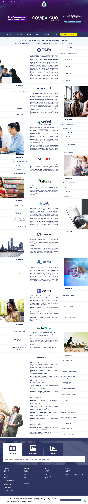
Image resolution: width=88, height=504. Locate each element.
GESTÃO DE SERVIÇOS (68, 80)
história (5, 483)
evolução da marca (8, 487)
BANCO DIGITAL (68, 366)
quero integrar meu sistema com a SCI (74, 474)
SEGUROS (68, 423)
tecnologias (6, 476)
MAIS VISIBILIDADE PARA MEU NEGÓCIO (19, 348)
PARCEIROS (26, 483)
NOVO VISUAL (27, 471)
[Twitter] (8, 2)
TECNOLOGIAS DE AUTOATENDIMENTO (19, 219)
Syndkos (32, 241)
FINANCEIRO (68, 73)
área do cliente (7, 489)
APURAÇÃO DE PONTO (68, 128)
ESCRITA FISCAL (68, 60)
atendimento (7, 479)
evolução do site (8, 486)
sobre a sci (6, 470)
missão (5, 473)
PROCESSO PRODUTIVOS (19, 226)
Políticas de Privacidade (26, 501)
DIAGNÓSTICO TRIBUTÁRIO (68, 389)
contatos (67, 470)
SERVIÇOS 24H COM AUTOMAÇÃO (19, 213)
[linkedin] (17, 2)
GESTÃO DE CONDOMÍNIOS (68, 144)
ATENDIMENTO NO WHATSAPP (68, 371)
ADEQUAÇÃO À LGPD (19, 274)
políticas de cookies (8, 490)
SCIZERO (26, 474)
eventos (47, 470)
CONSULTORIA (68, 400)
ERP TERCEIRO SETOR (68, 434)
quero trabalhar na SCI (71, 476)
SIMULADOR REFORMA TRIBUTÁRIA (68, 383)
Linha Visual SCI (43, 129)
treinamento (7, 477)
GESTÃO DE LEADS (68, 306)
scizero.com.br (49, 169)
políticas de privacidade (9, 492)
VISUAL (25, 473)
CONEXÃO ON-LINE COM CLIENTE (20, 206)
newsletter (68, 471)
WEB (25, 477)
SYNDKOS (26, 479)
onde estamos (7, 484)
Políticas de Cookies (43, 499)
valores (5, 474)
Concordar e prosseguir (71, 499)
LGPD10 (26, 480)
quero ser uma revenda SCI (72, 473)
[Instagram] (14, 2)
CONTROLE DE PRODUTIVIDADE (68, 417)
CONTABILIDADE (68, 66)
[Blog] (3, 2)
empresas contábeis (9, 480)
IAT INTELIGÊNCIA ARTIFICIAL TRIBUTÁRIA (68, 377)
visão (5, 471)
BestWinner (35, 332)
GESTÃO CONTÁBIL (68, 140)
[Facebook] (6, 2)
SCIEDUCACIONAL (28, 476)
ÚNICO (25, 470)
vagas (46, 477)
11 (54, 29)
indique (46, 474)
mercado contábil (8, 481)
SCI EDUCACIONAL (68, 153)
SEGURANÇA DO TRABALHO (68, 429)
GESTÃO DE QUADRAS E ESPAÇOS (19, 340)
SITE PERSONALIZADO (68, 296)
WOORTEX (26, 481)
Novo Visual (39, 93)
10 (52, 29)
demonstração (48, 476)
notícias (47, 471)
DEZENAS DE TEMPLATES (68, 317)
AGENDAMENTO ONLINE (20, 331)
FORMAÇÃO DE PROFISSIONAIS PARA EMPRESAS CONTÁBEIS (68, 411)
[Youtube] (11, 2)
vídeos (46, 473)
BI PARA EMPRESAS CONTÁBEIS (68, 394)
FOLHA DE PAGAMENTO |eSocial (68, 182)
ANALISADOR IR (68, 406)
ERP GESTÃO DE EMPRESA (68, 360)
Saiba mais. (49, 367)
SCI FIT (68, 148)
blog (46, 479)
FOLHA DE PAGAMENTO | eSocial (68, 53)
